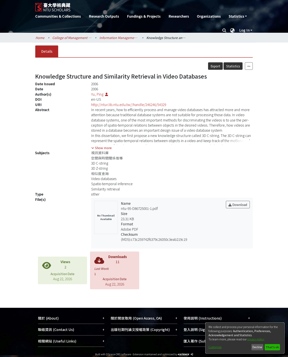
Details (46, 51)
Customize (215, 347)
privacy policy (255, 339)
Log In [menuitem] (244, 30)
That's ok (272, 347)
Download (239, 204)
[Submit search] (224, 30)
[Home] (123, 5)
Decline (257, 347)
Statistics (233, 66)
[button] (101, 147)
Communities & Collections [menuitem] (58, 16)
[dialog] (245, 338)
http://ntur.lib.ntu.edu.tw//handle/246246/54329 (128, 104)
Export (215, 66)
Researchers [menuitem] (178, 16)
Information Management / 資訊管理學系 (119, 37)
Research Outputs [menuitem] (104, 16)
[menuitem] (238, 16)
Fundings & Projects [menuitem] (144, 16)
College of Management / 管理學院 (71, 37)
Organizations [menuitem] (209, 16)
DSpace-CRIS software (118, 354)
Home (39, 37)
